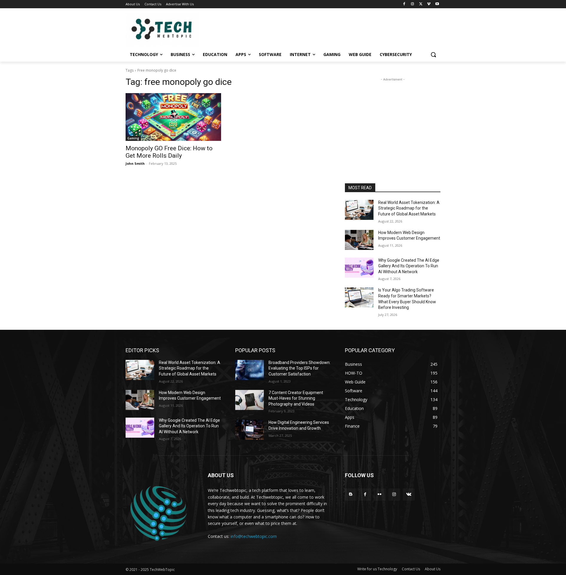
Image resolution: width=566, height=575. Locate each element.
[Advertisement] (392, 119)
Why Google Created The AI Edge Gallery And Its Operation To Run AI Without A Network (408, 266)
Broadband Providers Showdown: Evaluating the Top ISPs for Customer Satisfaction (299, 368)
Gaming (133, 138)
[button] (433, 54)
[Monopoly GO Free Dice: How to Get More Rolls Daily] (173, 117)
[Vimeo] (428, 4)
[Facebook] (404, 4)
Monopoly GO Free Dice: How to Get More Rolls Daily (169, 152)
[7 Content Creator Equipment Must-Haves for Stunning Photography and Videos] (249, 400)
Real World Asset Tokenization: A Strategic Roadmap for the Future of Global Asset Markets (409, 208)
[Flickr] (379, 494)
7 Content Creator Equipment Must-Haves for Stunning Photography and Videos (296, 398)
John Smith (135, 163)
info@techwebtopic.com (254, 536)
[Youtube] (437, 4)
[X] (420, 4)
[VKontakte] (408, 494)
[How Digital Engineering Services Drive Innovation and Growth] (249, 430)
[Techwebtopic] (173, 30)
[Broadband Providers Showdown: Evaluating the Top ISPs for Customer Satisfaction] (249, 370)
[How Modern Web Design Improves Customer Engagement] (359, 240)
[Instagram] (412, 4)
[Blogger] (350, 494)
